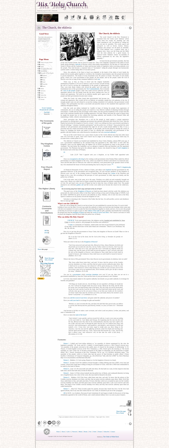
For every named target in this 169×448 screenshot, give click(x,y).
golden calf (79, 185)
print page (123, 406)
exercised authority (110, 132)
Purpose (44, 75)
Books (85, 431)
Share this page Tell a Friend (49, 259)
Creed (43, 82)
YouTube (47, 112)
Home (58, 431)
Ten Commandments (93, 89)
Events (42, 64)
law (99, 79)
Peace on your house (46, 62)
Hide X (119, 167)
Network (72, 19)
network (78, 64)
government (77, 274)
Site (90, 431)
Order (94, 431)
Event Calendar (47, 108)
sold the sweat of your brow (78, 298)
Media (91, 19)
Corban (113, 173)
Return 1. (67, 343)
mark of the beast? (81, 315)
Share (40, 249)
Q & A (68, 431)
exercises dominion (92, 274)
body (71, 225)
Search (123, 19)
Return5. (66, 373)
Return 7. (67, 389)
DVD (46, 233)
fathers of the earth (93, 211)
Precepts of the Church (46, 73)
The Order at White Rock (111, 437)
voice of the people (69, 90)
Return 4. (67, 369)
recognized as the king (77, 159)
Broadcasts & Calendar (47, 110)
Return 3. (67, 363)
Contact (113, 431)
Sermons (98, 19)
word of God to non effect (101, 212)
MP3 (46, 230)
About (63, 431)
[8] (64, 393)
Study (66, 19)
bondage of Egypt (78, 212)
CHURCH (70, 220)
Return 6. (67, 377)
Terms (43, 86)
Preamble (44, 84)
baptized (108, 170)
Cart (104, 19)
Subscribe (110, 19)
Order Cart (43, 97)
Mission (44, 77)
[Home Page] (62, 9)
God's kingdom (122, 148)
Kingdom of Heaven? (91, 242)
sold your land (74, 300)
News (79, 19)
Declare (85, 19)
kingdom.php (127, 167)
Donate (117, 19)
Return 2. (66, 360)
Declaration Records (46, 69)
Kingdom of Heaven (84, 191)
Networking (43, 71)
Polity (43, 80)
